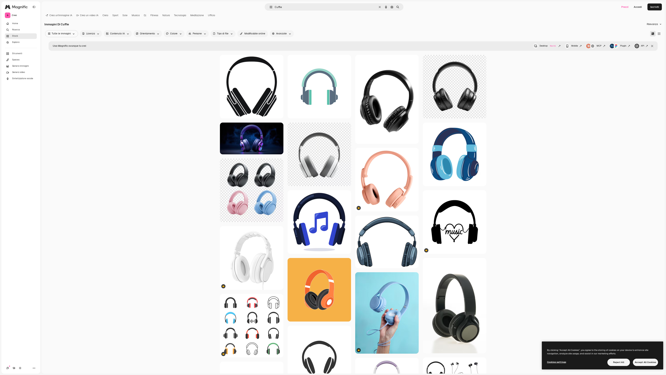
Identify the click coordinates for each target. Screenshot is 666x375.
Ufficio (211, 15)
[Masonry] (653, 33)
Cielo (105, 15)
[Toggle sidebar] (34, 7)
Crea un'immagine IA (60, 15)
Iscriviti (654, 7)
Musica (136, 15)
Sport (115, 15)
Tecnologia (180, 15)
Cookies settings (556, 362)
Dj (145, 15)
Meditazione (197, 15)
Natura (166, 15)
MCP (599, 45)
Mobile (574, 45)
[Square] (659, 33)
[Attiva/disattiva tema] (20, 368)
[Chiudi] (652, 46)
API (642, 45)
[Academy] (14, 368)
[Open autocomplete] (269, 7)
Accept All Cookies (645, 362)
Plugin (623, 45)
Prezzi (625, 7)
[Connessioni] (7, 368)
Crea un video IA (89, 15)
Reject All (618, 362)
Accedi (638, 7)
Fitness (154, 15)
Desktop (548, 45)
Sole (124, 15)
